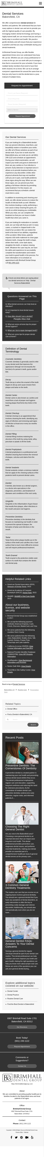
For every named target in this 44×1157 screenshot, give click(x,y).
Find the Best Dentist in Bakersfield (20, 1004)
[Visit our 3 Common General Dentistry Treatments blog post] (22, 882)
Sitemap (26, 1132)
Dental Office (12, 709)
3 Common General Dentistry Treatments (17, 886)
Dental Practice (13, 995)
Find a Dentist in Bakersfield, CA (19, 714)
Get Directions (22, 1027)
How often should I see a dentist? (20, 316)
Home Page (27, 592)
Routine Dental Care (15, 999)
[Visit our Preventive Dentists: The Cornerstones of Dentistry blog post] (22, 763)
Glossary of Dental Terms (16, 586)
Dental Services (19, 684)
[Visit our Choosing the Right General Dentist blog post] (22, 824)
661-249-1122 (14, 263)
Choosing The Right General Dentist (17, 828)
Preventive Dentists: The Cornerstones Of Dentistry (21, 767)
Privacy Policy (19, 1132)
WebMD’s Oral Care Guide (24, 596)
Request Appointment (22, 1046)
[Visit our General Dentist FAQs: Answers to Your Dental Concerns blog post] (22, 938)
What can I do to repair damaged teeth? (22, 330)
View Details (26, 666)
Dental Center (12, 991)
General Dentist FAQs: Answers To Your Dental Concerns (19, 944)
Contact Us (22, 1066)
